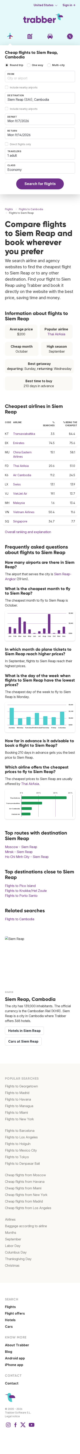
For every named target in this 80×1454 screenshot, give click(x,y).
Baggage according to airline (26, 1226)
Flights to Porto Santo (21, 896)
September (13, 1239)
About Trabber (17, 1345)
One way (37, 65)
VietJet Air (20, 493)
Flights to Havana (18, 1099)
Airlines (10, 1219)
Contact (11, 1383)
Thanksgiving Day (18, 1259)
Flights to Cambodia (19, 919)
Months (10, 1233)
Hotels (10, 1320)
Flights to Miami (16, 1112)
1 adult (12, 155)
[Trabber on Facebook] (15, 1427)
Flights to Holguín (18, 1144)
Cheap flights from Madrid (24, 1201)
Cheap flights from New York (26, 1195)
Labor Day (13, 1246)
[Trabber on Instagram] (8, 1427)
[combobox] (40, 76)
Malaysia (19, 503)
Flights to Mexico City (21, 1150)
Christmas (12, 1265)
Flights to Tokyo (17, 1157)
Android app (15, 1358)
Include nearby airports (24, 87)
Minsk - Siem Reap (19, 852)
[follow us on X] (23, 1427)
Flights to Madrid (17, 1093)
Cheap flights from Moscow (25, 1175)
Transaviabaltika (24, 433)
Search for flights (40, 184)
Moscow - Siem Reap (21, 847)
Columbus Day (16, 1252)
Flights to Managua (19, 1106)
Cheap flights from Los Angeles (28, 1208)
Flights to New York (19, 1119)
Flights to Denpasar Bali (22, 1163)
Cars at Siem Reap (23, 1041)
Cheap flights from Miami (23, 1188)
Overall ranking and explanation (28, 532)
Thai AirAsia (56, 334)
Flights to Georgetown (21, 1086)
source (9, 991)
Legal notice (12, 1416)
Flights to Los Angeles (21, 1137)
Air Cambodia (22, 475)
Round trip (16, 65)
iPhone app (14, 1365)
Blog (8, 1352)
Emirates (18, 443)
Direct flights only (20, 144)
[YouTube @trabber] (31, 1427)
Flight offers (15, 1313)
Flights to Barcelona (19, 1131)
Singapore (20, 521)
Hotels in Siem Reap (24, 1031)
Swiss (17, 484)
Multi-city (58, 65)
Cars (9, 1326)
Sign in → (69, 5)
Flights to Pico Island (20, 886)
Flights (10, 1307)
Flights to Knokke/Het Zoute (26, 891)
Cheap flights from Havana (25, 1182)
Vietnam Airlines (23, 512)
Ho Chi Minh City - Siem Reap (27, 857)
